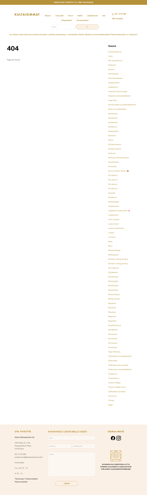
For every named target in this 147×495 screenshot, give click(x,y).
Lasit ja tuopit (113, 219)
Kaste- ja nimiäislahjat (117, 109)
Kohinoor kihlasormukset (118, 158)
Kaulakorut (112, 127)
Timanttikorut (113, 378)
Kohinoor (112, 153)
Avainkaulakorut (115, 52)
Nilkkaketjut (113, 255)
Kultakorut (112, 197)
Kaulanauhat (113, 131)
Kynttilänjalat (113, 202)
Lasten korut (113, 224)
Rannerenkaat (114, 294)
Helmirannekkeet (115, 78)
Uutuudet (59, 15)
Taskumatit (112, 361)
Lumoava (112, 237)
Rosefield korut (114, 325)
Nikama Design (114, 250)
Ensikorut (112, 65)
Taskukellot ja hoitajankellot (120, 356)
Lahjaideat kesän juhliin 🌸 (119, 211)
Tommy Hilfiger (114, 383)
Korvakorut (112, 175)
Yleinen (111, 400)
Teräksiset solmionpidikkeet (120, 369)
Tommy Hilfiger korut (117, 387)
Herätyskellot (114, 83)
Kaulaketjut (113, 114)
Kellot (80, 15)
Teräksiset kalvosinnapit (118, 365)
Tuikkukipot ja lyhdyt (116, 391)
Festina (111, 69)
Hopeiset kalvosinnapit (117, 91)
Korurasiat (112, 166)
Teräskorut (112, 374)
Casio (110, 56)
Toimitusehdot (82, 20)
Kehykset (112, 136)
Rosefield (112, 321)
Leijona (111, 233)
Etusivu (48, 15)
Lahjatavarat (92, 15)
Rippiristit (112, 316)
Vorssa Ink (112, 396)
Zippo (110, 405)
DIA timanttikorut (115, 61)
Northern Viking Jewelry (118, 259)
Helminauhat (113, 74)
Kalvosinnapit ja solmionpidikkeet (122, 105)
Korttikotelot (113, 162)
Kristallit (111, 193)
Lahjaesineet (113, 206)
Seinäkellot (113, 330)
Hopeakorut (113, 87)
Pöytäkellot (113, 272)
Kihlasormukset (114, 144)
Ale (103, 15)
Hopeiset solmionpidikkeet (119, 96)
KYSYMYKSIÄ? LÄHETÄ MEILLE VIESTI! (67, 431)
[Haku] (87, 26)
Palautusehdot (21, 482)
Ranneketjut (113, 277)
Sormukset (112, 334)
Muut (110, 241)
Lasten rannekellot (116, 228)
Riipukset (112, 303)
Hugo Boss (112, 100)
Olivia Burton (113, 268)
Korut (70, 15)
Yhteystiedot (66, 20)
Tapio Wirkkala (114, 352)
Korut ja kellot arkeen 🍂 (118, 171)
